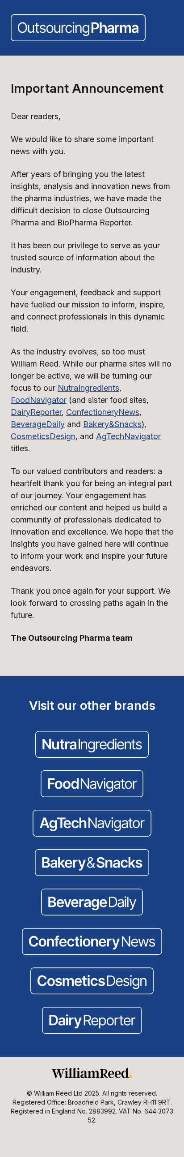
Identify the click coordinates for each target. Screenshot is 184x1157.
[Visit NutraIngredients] (92, 745)
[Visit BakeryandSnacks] (92, 863)
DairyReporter (36, 412)
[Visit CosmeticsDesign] (92, 981)
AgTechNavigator (128, 436)
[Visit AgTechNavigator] (92, 824)
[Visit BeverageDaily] (92, 903)
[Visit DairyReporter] (92, 1021)
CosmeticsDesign (43, 436)
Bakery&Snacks (112, 424)
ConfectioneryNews (102, 412)
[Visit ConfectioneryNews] (92, 942)
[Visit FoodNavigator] (92, 784)
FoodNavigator (39, 400)
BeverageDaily (38, 424)
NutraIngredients (88, 388)
